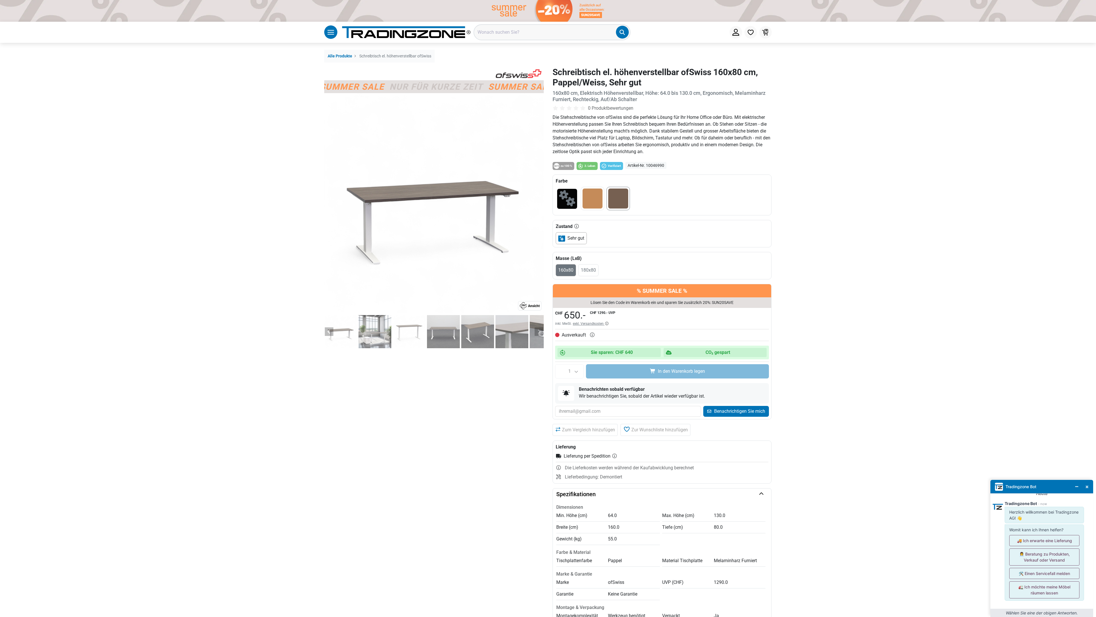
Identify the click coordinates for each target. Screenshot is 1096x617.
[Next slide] (539, 331)
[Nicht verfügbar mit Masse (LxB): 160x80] (567, 199)
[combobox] (552, 32)
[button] (585, 430)
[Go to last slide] (329, 331)
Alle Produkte (340, 56)
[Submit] (622, 32)
